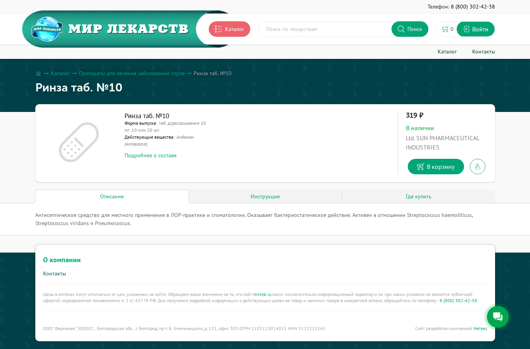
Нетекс (480, 328)
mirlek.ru (262, 294)
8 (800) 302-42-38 (458, 300)
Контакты (54, 273)
